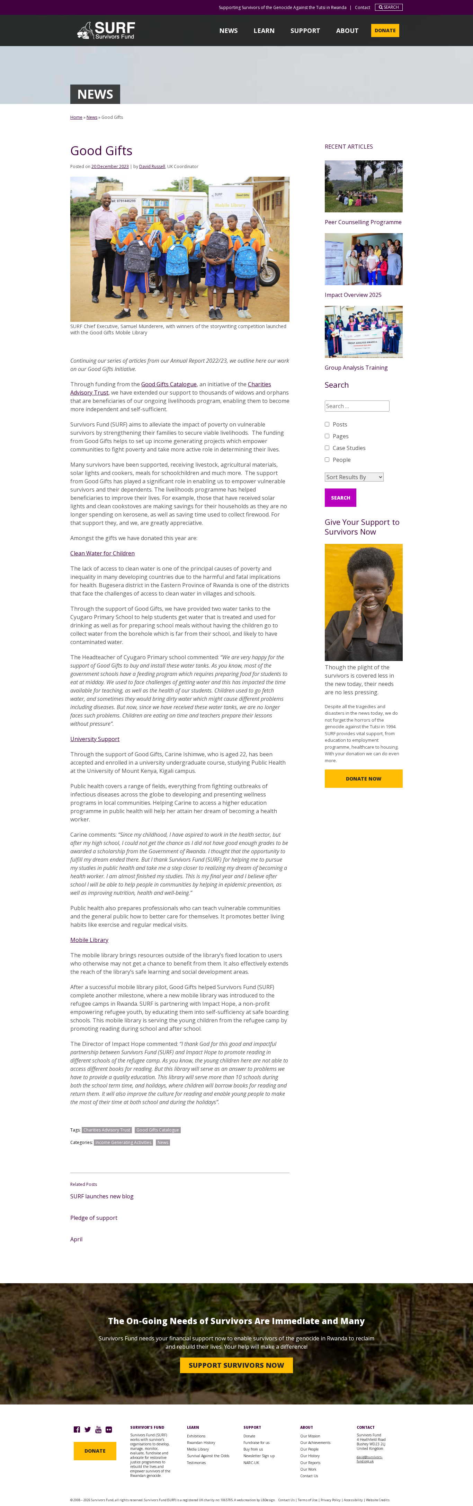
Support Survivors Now (236, 1365)
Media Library (198, 1449)
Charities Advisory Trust (106, 1130)
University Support (94, 739)
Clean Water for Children (102, 553)
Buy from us (253, 1449)
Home (76, 117)
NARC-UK (251, 1462)
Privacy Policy (331, 1500)
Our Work (308, 1469)
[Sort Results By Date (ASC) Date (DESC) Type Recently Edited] (354, 477)
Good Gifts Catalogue (169, 384)
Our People (309, 1449)
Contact (362, 7)
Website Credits (378, 1500)
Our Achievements (315, 1442)
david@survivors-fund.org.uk (370, 1459)
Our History (310, 1455)
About (347, 30)
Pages (341, 436)
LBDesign (268, 1500)
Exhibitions (196, 1436)
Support (305, 30)
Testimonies (196, 1462)
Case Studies (349, 448)
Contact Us (309, 1475)
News (228, 30)
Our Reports (310, 1462)
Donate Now (364, 778)
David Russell (152, 166)
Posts (340, 424)
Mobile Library (89, 940)
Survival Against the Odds (208, 1455)
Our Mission (310, 1436)
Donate (385, 30)
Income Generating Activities (123, 1142)
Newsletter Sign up (259, 1455)
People (342, 460)
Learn (264, 30)
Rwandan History (201, 1442)
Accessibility (353, 1500)
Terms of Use (308, 1500)
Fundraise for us (256, 1442)
